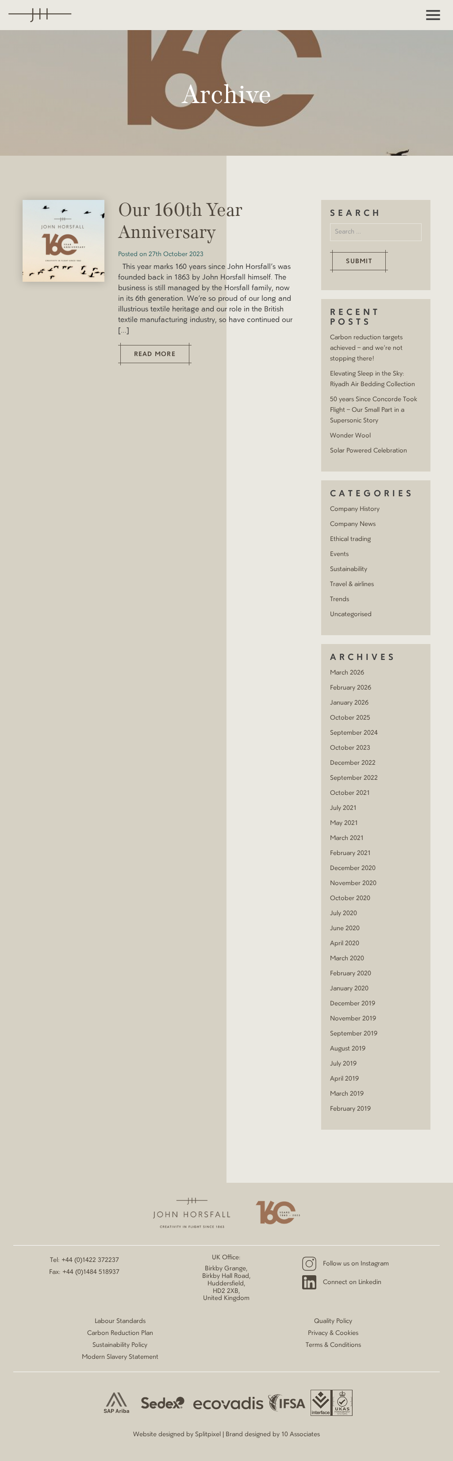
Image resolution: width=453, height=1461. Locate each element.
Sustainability (348, 569)
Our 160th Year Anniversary (180, 222)
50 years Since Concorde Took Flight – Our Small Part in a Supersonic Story (373, 410)
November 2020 (353, 883)
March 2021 (347, 838)
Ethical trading (350, 539)
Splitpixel (208, 1434)
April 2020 (344, 943)
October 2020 (350, 898)
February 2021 (350, 853)
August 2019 (347, 1049)
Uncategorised (351, 614)
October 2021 (350, 793)
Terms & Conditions (333, 1345)
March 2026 (347, 673)
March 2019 (347, 1094)
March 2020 (347, 958)
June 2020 (345, 928)
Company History (355, 509)
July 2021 (343, 808)
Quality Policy (333, 1321)
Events (339, 554)
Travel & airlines (352, 584)
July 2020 (343, 913)
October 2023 (350, 748)
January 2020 (349, 989)
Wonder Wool (350, 436)
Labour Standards (120, 1321)
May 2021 (344, 823)
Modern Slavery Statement (120, 1357)
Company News (353, 524)
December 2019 (352, 1004)
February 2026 (350, 688)
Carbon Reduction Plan (120, 1333)
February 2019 (350, 1109)
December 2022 (353, 763)
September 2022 (354, 778)
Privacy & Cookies (333, 1333)
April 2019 (344, 1079)
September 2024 (354, 733)
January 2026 (349, 703)
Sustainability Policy (119, 1345)
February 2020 (350, 973)
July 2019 (343, 1064)
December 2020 (353, 868)
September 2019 (353, 1034)
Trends (339, 599)
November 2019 (353, 1019)
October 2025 (350, 718)
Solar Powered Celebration (368, 451)
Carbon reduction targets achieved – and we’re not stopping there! (366, 348)
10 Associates (300, 1434)
